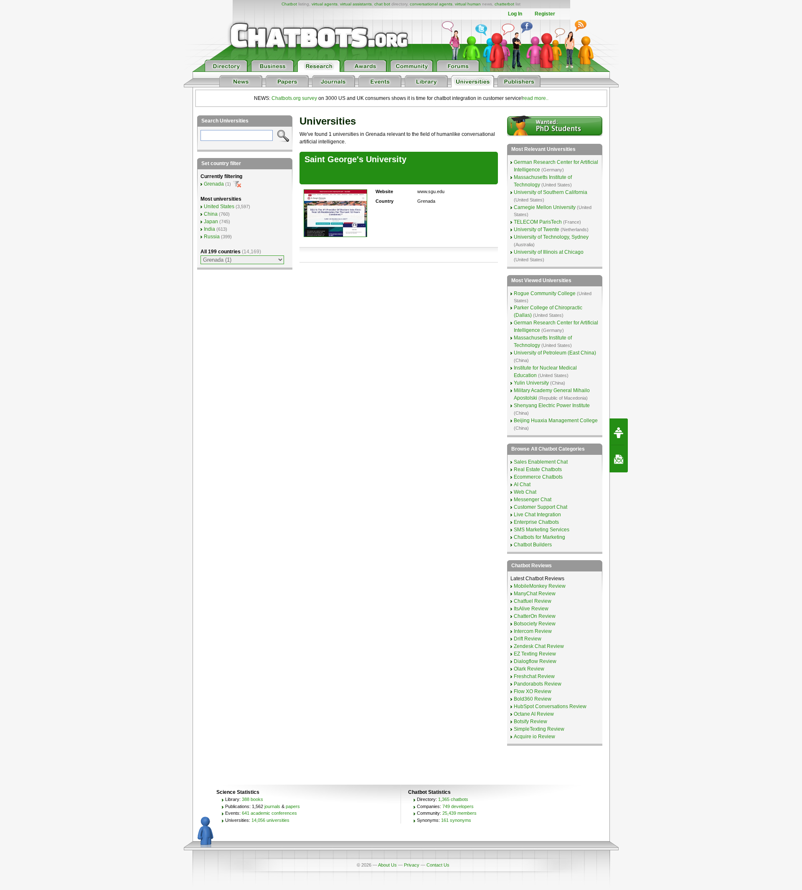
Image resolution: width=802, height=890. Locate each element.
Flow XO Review (532, 691)
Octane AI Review (534, 714)
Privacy (411, 864)
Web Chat (525, 492)
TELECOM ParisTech (538, 222)
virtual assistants (356, 4)
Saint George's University (355, 159)
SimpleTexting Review (539, 729)
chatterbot (504, 4)
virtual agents (325, 4)
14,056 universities (270, 820)
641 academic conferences (269, 813)
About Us (387, 864)
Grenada (214, 184)
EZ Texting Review (535, 654)
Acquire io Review (534, 737)
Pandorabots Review (537, 684)
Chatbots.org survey (294, 98)
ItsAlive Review (531, 609)
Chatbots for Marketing (539, 537)
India (209, 229)
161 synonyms (456, 820)
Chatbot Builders (533, 545)
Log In (515, 14)
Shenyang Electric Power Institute (552, 405)
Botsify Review (530, 721)
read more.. (535, 98)
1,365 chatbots (453, 799)
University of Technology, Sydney (551, 237)
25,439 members (459, 813)
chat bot (382, 4)
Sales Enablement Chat (541, 462)
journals (272, 806)
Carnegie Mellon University (545, 207)
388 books (252, 799)
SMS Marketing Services (541, 530)
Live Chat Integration (537, 515)
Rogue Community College (545, 293)
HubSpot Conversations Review (550, 706)
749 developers (458, 806)
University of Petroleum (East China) (555, 353)
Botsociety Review (535, 624)
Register (545, 14)
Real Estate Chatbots (538, 469)
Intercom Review (533, 631)
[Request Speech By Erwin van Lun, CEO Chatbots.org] (618, 431)
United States (219, 206)
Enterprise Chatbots (536, 522)
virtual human (468, 4)
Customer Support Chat (540, 507)
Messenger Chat (532, 499)
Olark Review (529, 669)
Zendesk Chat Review (539, 646)
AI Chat (522, 484)
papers (293, 806)
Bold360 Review (532, 699)
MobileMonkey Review (540, 586)
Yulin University (531, 383)
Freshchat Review (534, 676)
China (211, 214)
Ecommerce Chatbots (538, 477)
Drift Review (527, 639)
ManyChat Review (535, 594)
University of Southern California (550, 192)
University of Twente (536, 229)
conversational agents (431, 4)
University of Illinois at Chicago (549, 252)
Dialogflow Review (535, 661)
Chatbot (289, 4)
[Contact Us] (618, 459)
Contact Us (437, 864)
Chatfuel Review (532, 601)
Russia (212, 237)
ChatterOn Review (535, 616)
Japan (211, 221)
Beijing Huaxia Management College (556, 420)
